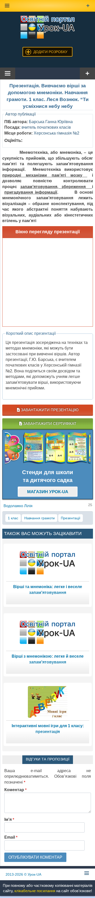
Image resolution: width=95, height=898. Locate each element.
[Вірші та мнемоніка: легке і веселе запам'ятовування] (47, 562)
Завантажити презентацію (49, 410)
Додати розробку (50, 52)
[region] (47, 448)
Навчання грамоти (39, 518)
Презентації (70, 518)
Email (10, 837)
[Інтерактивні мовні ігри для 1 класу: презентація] (47, 701)
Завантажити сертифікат (49, 423)
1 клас (13, 518)
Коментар (15, 790)
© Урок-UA (23, 874)
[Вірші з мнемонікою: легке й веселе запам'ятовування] (47, 632)
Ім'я (9, 819)
